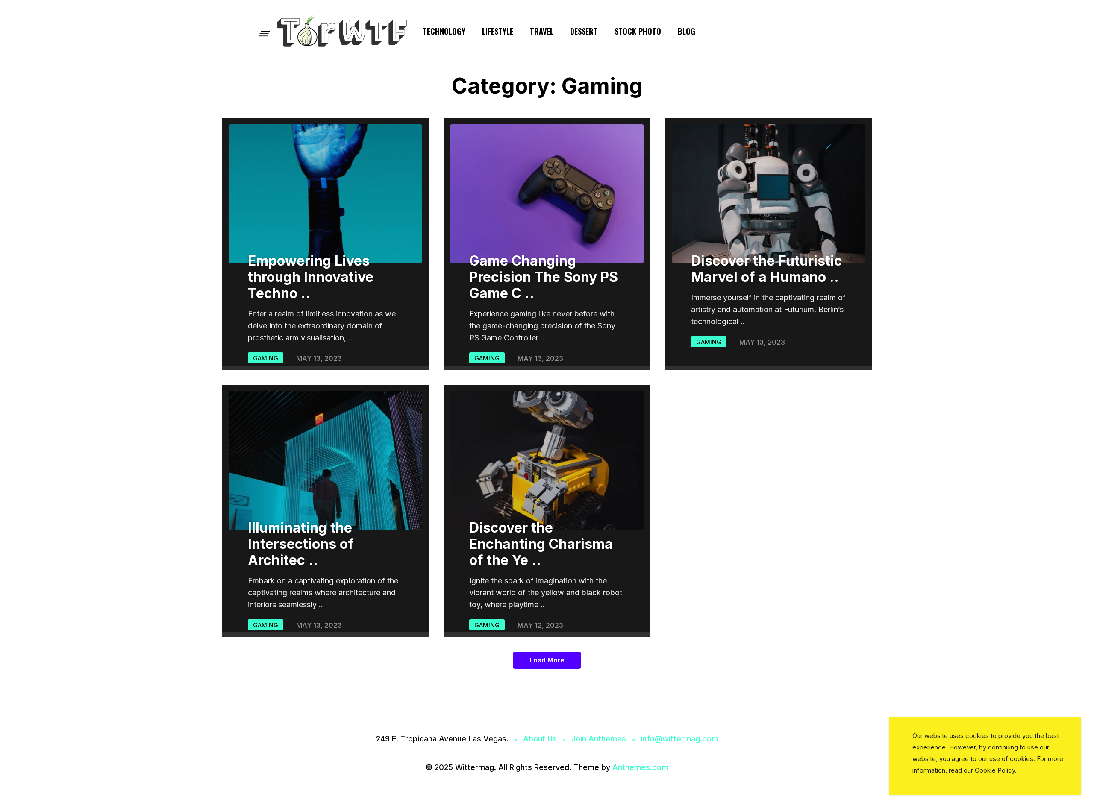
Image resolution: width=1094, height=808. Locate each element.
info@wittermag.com (679, 738)
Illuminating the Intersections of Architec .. (301, 543)
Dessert (584, 31)
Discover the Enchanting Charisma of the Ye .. (541, 543)
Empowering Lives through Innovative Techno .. (310, 277)
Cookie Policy (995, 770)
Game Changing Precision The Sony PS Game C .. (543, 277)
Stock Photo (638, 31)
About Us (540, 738)
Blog (686, 31)
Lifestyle (497, 31)
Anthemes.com (640, 767)
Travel (541, 31)
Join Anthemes (598, 738)
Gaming (265, 358)
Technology (444, 31)
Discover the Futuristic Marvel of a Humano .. (766, 268)
